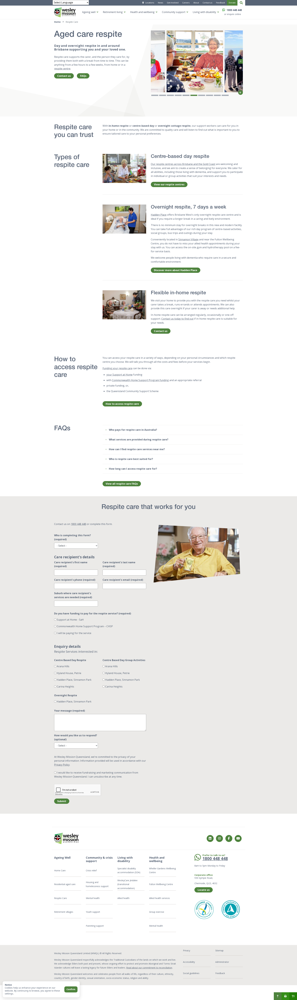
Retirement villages (63, 911)
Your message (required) (69, 710)
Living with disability (204, 12)
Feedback (220, 2)
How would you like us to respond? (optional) (75, 737)
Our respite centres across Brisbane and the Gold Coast (183, 164)
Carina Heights (65, 686)
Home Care (60, 870)
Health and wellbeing (142, 12)
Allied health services (159, 898)
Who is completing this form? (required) (72, 537)
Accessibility (189, 961)
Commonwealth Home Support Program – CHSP (84, 626)
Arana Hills (62, 666)
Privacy (186, 950)
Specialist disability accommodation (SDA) (128, 870)
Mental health (93, 898)
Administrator (222, 961)
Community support (173, 12)
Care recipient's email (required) (123, 579)
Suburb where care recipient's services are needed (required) (73, 595)
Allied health (123, 898)
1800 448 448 (234, 10)
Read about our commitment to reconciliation (149, 967)
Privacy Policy (62, 764)
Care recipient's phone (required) (74, 579)
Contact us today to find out (177, 318)
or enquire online (232, 14)
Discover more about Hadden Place (175, 270)
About (196, 2)
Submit (61, 801)
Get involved (173, 2)
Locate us (204, 890)
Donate (232, 2)
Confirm (71, 989)
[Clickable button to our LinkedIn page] (210, 838)
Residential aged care (64, 884)
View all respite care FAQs (122, 483)
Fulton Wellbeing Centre (161, 884)
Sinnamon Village (188, 239)
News (160, 2)
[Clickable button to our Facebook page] (219, 838)
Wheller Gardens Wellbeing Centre (162, 870)
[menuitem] (278, 996)
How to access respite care (122, 404)
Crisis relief (91, 870)
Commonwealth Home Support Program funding (140, 380)
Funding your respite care (117, 368)
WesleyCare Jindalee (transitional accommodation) (127, 884)
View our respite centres (169, 184)
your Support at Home (119, 374)
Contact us (207, 2)
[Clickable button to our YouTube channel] (238, 838)
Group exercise (156, 911)
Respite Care (60, 898)
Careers (186, 2)
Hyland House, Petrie (68, 673)
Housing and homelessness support (97, 884)
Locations (149, 2)
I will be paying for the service (73, 633)
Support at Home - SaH (70, 619)
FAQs (83, 76)
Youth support (93, 911)
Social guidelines (191, 973)
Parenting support (95, 925)
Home (57, 21)
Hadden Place (158, 214)
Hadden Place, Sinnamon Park (73, 679)
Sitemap (219, 950)
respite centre (62, 68)
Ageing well (88, 12)
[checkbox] (55, 620)
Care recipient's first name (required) (70, 564)
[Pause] (240, 92)
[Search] (241, 3)
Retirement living (113, 12)
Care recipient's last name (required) (119, 564)
